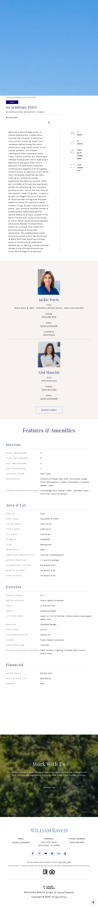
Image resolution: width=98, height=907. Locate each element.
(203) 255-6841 (64, 862)
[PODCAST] (58, 853)
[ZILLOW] (65, 853)
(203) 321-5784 (49, 390)
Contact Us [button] (49, 787)
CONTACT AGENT (49, 410)
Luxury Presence (65, 892)
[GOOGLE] (52, 853)
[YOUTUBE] (45, 853)
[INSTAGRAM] (39, 853)
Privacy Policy (59, 897)
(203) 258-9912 (49, 317)
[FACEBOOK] (32, 853)
